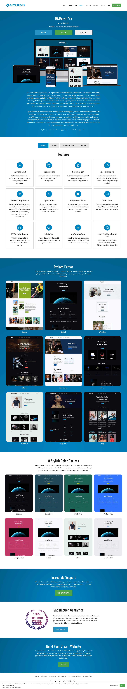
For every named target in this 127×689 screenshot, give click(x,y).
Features (88, 5)
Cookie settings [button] (114, 685)
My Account (116, 5)
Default (63, 332)
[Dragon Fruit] (19, 537)
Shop (102, 388)
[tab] (43, 145)
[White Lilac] (108, 537)
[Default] (19, 493)
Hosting (95, 5)
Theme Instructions (68, 145)
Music (24, 388)
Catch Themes (17, 5)
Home (64, 5)
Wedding (102, 332)
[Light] (49, 537)
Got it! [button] (122, 685)
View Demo (83, 33)
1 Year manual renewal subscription (66, 27)
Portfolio (24, 444)
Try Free (43, 33)
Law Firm (63, 388)
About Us (44, 676)
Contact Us (52, 676)
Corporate (63, 444)
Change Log (83, 145)
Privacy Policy (87, 676)
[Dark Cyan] (78, 493)
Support (102, 5)
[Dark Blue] (49, 493)
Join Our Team (62, 676)
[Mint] (78, 537)
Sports (24, 332)
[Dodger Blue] (108, 493)
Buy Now (63, 33)
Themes (81, 5)
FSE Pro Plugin (72, 5)
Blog (109, 5)
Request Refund (60, 629)
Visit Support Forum (64, 593)
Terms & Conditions (75, 676)
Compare (54, 145)
